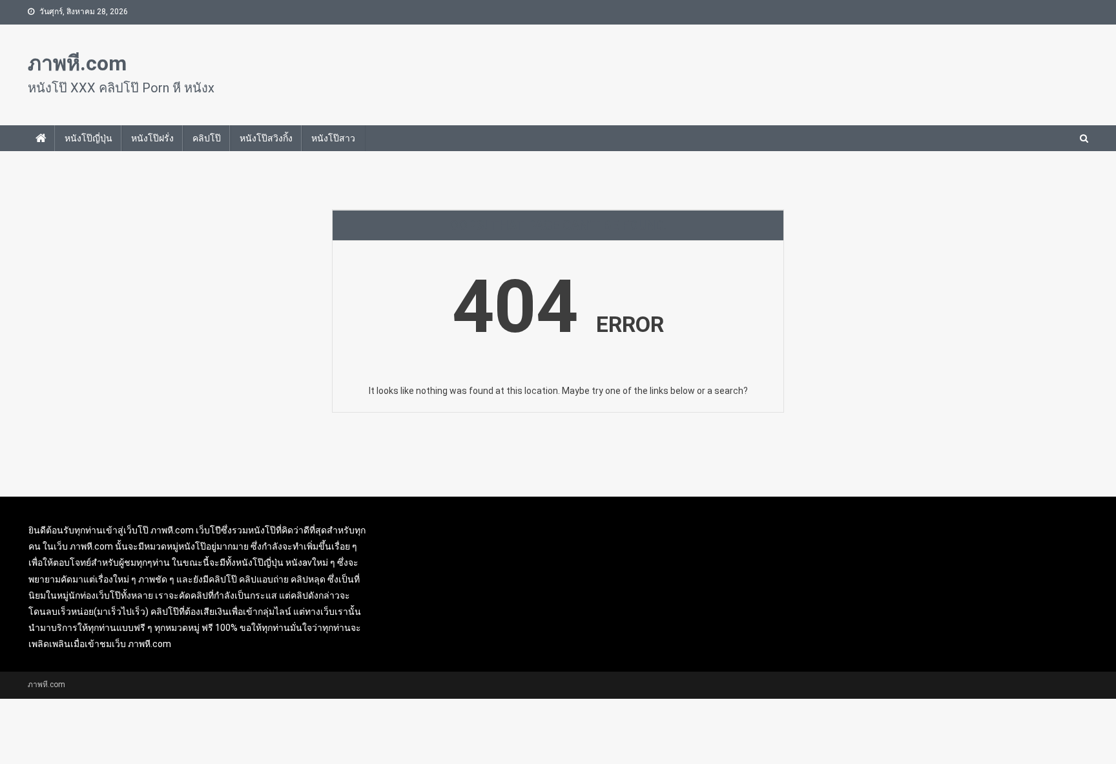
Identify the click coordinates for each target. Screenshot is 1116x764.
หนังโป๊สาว (333, 138)
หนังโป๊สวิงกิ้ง (266, 138)
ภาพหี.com (77, 63)
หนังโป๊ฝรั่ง (152, 138)
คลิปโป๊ (206, 138)
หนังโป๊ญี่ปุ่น (88, 138)
